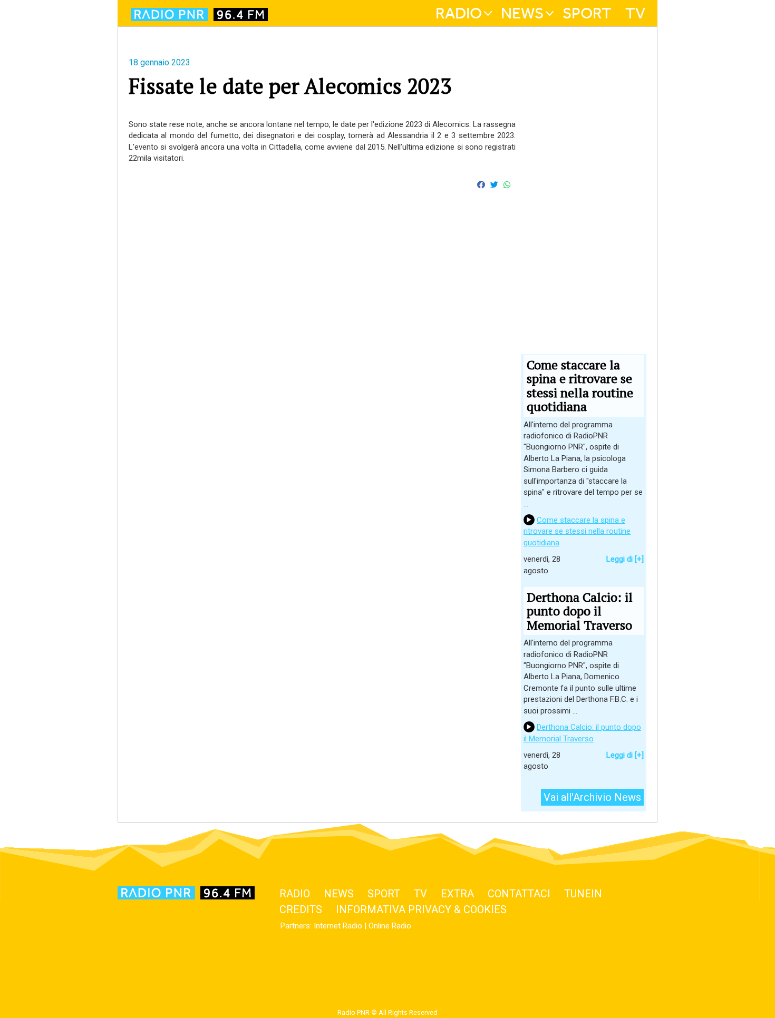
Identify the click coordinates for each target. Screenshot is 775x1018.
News (522, 13)
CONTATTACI (519, 893)
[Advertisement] (322, 329)
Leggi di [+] (625, 559)
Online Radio (390, 926)
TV (635, 13)
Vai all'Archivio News (592, 797)
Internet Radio (338, 926)
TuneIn (583, 893)
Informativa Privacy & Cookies (421, 909)
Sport (587, 13)
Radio (458, 13)
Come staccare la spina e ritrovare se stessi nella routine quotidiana (577, 531)
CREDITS (300, 909)
